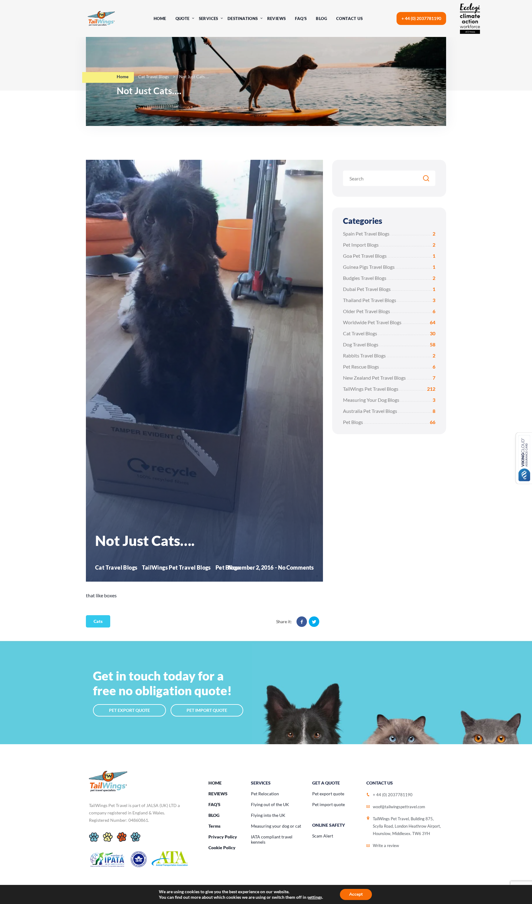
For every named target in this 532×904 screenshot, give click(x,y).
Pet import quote (328, 804)
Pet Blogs (389, 422)
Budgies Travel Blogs (389, 278)
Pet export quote (328, 793)
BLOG (214, 815)
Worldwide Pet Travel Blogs (389, 322)
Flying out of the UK (270, 804)
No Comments (296, 567)
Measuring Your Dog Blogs (389, 400)
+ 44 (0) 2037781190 (421, 18)
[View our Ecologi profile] (475, 18)
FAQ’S (214, 804)
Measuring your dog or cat (276, 826)
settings (314, 897)
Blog (321, 18)
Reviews (276, 18)
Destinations (243, 18)
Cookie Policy (222, 847)
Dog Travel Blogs (389, 344)
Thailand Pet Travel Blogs (389, 300)
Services (208, 18)
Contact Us (349, 18)
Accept (356, 894)
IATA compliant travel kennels (271, 839)
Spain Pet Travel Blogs (389, 233)
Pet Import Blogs (389, 245)
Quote (182, 18)
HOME (215, 782)
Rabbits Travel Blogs (389, 355)
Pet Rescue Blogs (389, 366)
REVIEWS (218, 793)
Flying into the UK (268, 815)
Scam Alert (322, 835)
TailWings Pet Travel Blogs (389, 389)
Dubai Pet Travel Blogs (389, 289)
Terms (214, 826)
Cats (98, 621)
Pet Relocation (265, 793)
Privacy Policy (222, 836)
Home (160, 18)
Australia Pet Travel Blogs (389, 411)
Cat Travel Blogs (153, 76)
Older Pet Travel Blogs (389, 311)
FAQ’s (301, 18)
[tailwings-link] (101, 18)
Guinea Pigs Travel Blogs (389, 267)
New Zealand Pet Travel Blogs (389, 378)
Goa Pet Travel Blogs (389, 256)
